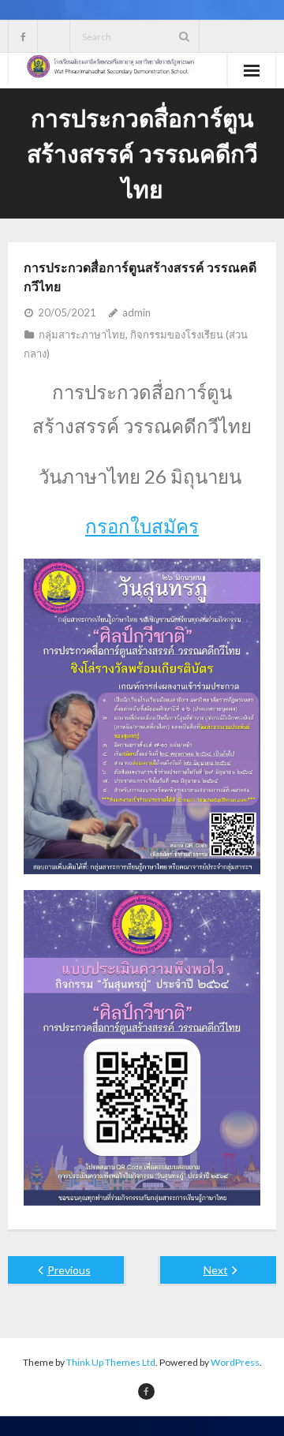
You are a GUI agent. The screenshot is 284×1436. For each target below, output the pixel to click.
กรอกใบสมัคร (142, 525)
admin (136, 312)
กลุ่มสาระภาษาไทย (82, 334)
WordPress (235, 1362)
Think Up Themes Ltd (110, 1362)
